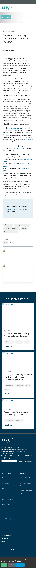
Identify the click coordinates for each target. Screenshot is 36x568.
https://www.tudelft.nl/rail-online (15, 195)
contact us (20, 148)
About (3, 478)
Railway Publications (26, 478)
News (3, 494)
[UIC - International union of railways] (8, 441)
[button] (21, 8)
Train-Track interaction (10, 232)
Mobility (24, 228)
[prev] (24, 25)
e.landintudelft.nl (12, 209)
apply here (27, 140)
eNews (6, 17)
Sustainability (19, 386)
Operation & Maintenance (11, 228)
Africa (7, 389)
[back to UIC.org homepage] (7, 8)
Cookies (4, 541)
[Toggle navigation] (32, 9)
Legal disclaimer (7, 535)
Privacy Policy (6, 538)
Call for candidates (8, 499)
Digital (28, 386)
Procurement (6, 504)
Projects (4, 488)
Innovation (26, 225)
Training (17, 225)
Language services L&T (26, 484)
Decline (11, 565)
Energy (27, 342)
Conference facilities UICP (26, 492)
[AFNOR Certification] (10, 520)
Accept (4, 565)
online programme (15, 128)
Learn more (20, 565)
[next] (33, 25)
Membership (6, 483)
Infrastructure (8, 225)
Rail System (19, 342)
